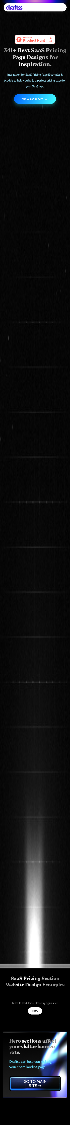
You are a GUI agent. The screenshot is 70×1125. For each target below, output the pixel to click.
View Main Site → (35, 99)
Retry (35, 1010)
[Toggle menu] (61, 7)
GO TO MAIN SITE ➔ (35, 1083)
